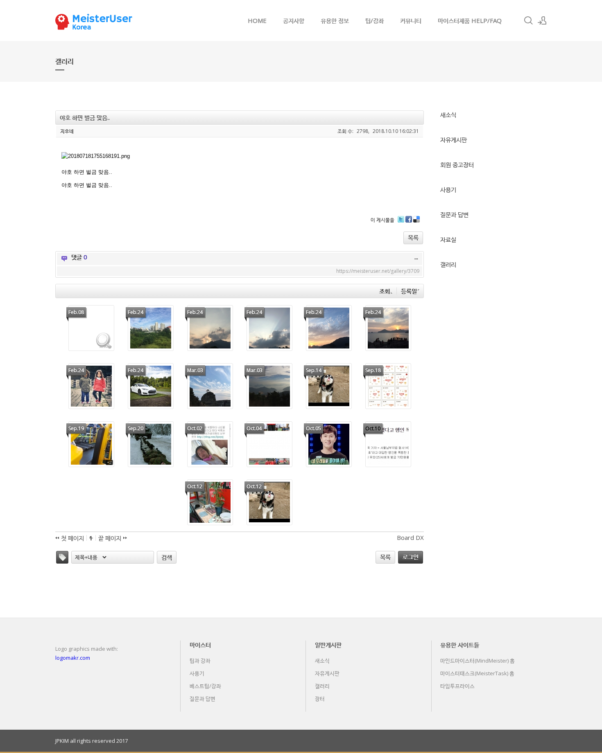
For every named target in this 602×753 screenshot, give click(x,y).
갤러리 (448, 264)
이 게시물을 (382, 219)
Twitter (401, 222)
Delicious (416, 222)
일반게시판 (328, 645)
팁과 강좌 (200, 660)
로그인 (411, 557)
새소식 (448, 114)
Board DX (410, 537)
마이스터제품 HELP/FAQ (470, 20)
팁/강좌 (374, 20)
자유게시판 (453, 139)
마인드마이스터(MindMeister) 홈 (477, 660)
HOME (257, 20)
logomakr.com (72, 657)
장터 (320, 698)
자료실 (448, 239)
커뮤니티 (410, 20)
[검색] (528, 20)
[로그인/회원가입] (542, 20)
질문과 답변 (454, 214)
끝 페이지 (110, 538)
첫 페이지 (71, 538)
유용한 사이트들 (459, 645)
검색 (166, 557)
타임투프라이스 (457, 686)
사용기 (448, 189)
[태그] (62, 557)
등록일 (409, 291)
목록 (413, 237)
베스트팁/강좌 (205, 686)
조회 (384, 291)
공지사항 (293, 20)
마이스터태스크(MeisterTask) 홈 (477, 673)
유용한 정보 (335, 20)
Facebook (408, 222)
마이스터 (200, 645)
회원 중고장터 (457, 164)
